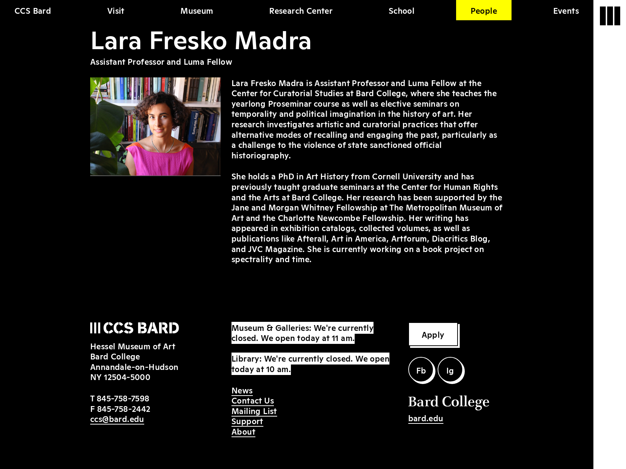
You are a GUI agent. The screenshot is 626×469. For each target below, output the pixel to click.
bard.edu (425, 417)
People (484, 10)
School (401, 10)
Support (247, 420)
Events (566, 10)
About (243, 431)
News (242, 389)
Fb (421, 369)
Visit (116, 10)
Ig (450, 369)
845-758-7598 (123, 397)
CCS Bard (32, 10)
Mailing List (254, 410)
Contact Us (252, 400)
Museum (196, 10)
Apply (433, 334)
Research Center (301, 10)
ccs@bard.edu (117, 418)
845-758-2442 (124, 408)
